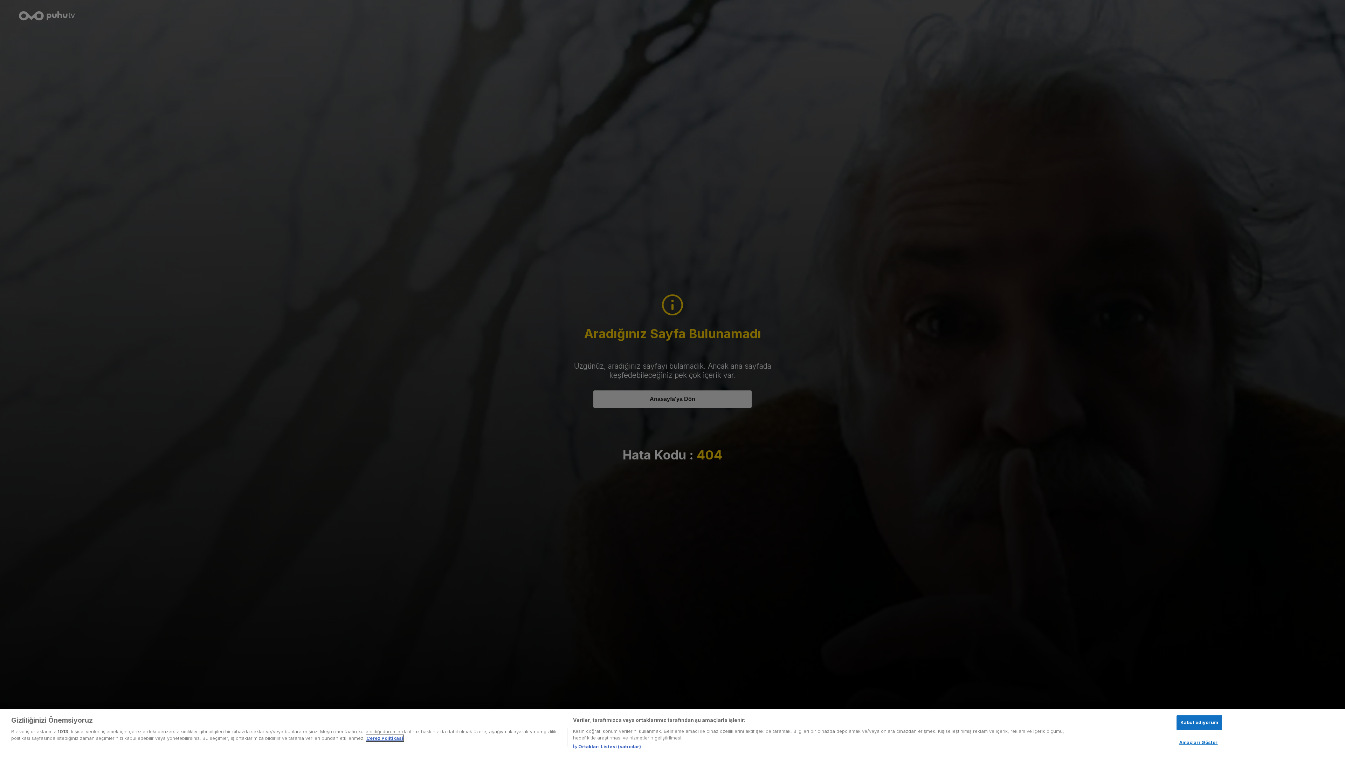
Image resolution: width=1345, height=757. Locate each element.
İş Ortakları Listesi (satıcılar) (607, 746)
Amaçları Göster (1198, 742)
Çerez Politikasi (384, 738)
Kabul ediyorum (1199, 722)
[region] (672, 733)
